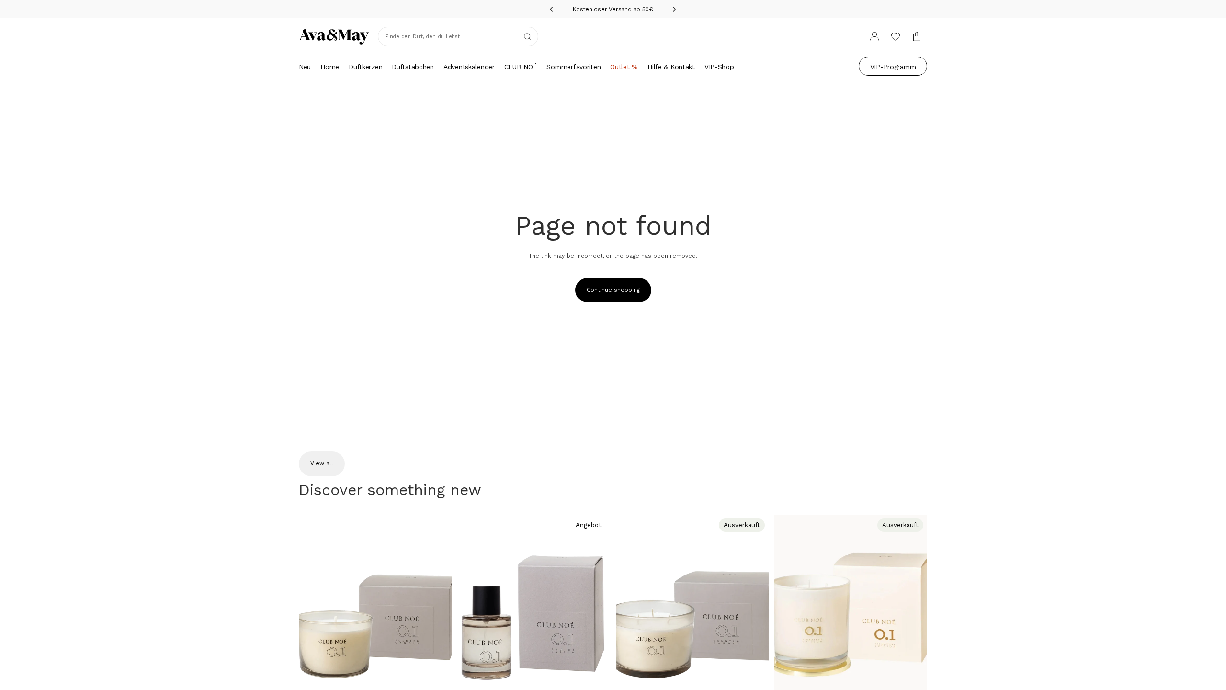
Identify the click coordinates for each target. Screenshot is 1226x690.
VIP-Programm (893, 66)
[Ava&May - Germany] (334, 36)
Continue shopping (613, 290)
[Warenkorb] (916, 36)
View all (321, 463)
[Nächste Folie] (437, 610)
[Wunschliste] (895, 36)
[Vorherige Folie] (313, 610)
